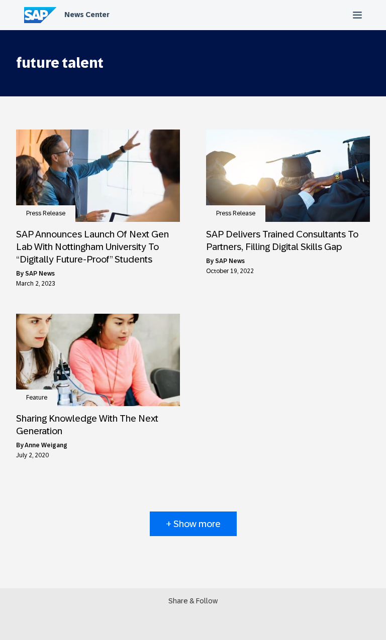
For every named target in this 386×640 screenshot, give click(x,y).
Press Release (45, 213)
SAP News (40, 273)
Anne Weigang (46, 445)
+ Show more (193, 524)
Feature (36, 397)
